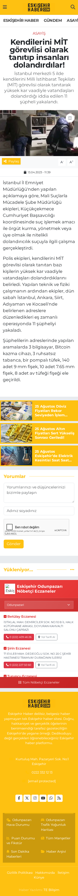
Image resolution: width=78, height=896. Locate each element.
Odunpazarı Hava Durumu (19, 822)
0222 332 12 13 (42, 772)
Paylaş (13, 161)
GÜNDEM (53, 20)
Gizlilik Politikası (20, 873)
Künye (39, 877)
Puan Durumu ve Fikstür (20, 840)
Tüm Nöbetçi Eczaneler (41, 682)
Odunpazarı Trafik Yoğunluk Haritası (53, 825)
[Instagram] (35, 798)
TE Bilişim (51, 890)
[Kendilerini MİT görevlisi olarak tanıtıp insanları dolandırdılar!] (39, 133)
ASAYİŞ (39, 33)
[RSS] (59, 798)
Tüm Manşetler (58, 838)
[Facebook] (19, 798)
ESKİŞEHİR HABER (21, 20)
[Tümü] (72, 569)
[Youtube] (43, 798)
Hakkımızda (45, 873)
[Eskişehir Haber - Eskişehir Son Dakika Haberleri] (39, 7)
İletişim (63, 873)
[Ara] (73, 7)
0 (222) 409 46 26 (20, 637)
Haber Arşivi (56, 851)
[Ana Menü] (5, 7)
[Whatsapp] (51, 798)
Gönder (14, 544)
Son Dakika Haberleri (17, 854)
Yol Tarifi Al (48, 637)
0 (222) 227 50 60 (20, 664)
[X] (27, 798)
